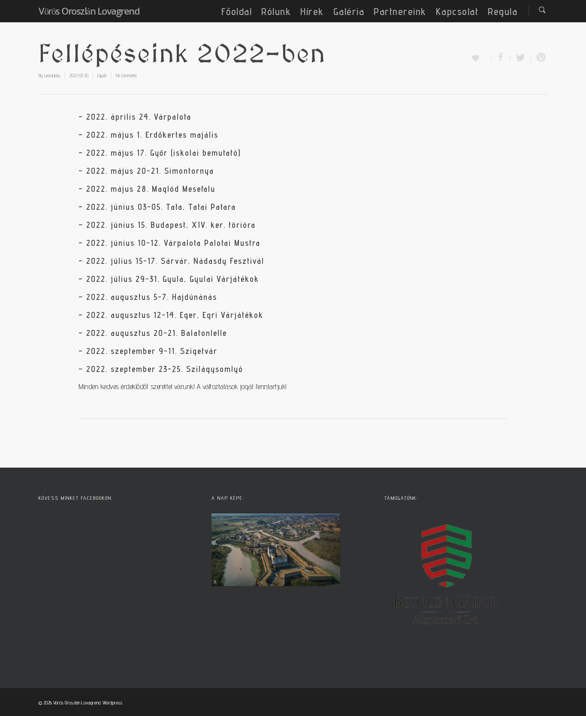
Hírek (312, 11)
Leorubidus (52, 76)
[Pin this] (539, 57)
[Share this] (500, 57)
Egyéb (102, 76)
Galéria (349, 11)
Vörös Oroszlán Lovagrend (89, 10)
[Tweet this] (520, 57)
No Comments (126, 76)
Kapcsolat (457, 11)
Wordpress (112, 702)
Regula (502, 11)
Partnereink (400, 11)
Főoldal (236, 11)
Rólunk (276, 11)
